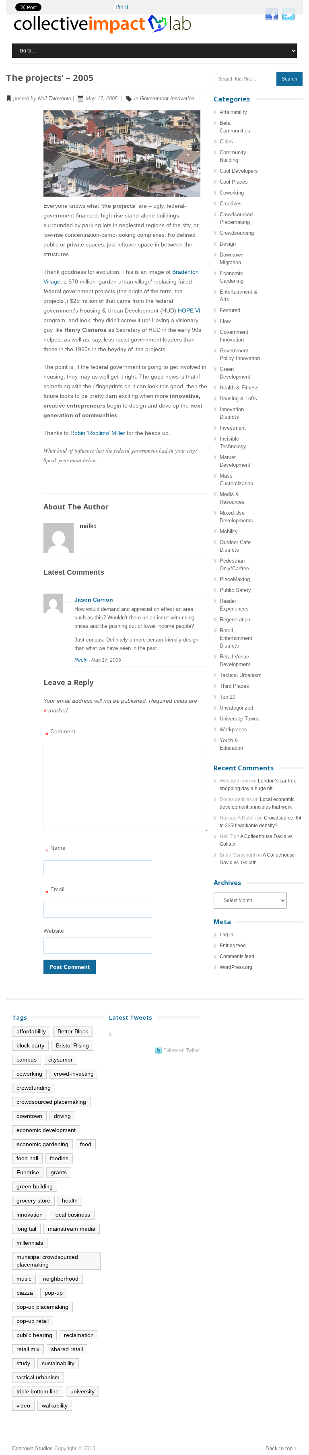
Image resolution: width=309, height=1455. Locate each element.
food (85, 1144)
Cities (226, 142)
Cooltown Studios (32, 1448)
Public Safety (235, 590)
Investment (233, 428)
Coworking (232, 193)
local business (72, 1214)
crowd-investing (74, 1073)
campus (26, 1059)
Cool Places (234, 182)
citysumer (60, 1059)
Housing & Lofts (238, 398)
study (23, 1363)
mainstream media (71, 1228)
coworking (29, 1073)
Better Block (73, 1031)
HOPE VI (189, 310)
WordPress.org (236, 967)
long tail (26, 1228)
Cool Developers (239, 171)
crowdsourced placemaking (51, 1102)
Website (53, 930)
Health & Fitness (239, 388)
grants (59, 1172)
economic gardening (42, 1144)
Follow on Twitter (181, 1050)
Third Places (234, 686)
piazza (24, 1292)
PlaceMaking (235, 579)
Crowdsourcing (237, 233)
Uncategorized (236, 708)
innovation (29, 1214)
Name (55, 849)
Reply (80, 660)
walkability (55, 1405)
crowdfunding (33, 1088)
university (82, 1391)
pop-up (54, 1292)
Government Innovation (167, 98)
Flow (225, 321)
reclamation (79, 1335)
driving (62, 1116)
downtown (29, 1116)
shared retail (67, 1349)
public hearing (34, 1335)
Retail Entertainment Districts (236, 638)
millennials (29, 1243)
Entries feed (233, 945)
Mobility (229, 531)
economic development (46, 1130)
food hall (27, 1158)
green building (34, 1186)
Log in (226, 935)
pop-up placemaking (42, 1307)
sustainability (58, 1363)
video (23, 1405)
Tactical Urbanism (241, 675)
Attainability (233, 112)
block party (30, 1045)
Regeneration (235, 620)
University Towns (240, 719)
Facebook (271, 14)
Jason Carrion (93, 599)
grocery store (33, 1200)
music (23, 1278)
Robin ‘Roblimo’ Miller (97, 433)
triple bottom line (37, 1391)
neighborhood (60, 1278)
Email (54, 891)
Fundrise (27, 1172)
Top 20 (227, 697)
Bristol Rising (72, 1045)
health (70, 1200)
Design (228, 244)
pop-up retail (32, 1321)
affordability (31, 1031)
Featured (230, 310)
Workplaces (233, 729)
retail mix (27, 1349)
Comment (60, 733)
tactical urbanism (38, 1377)
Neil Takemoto (54, 98)
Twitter (288, 14)
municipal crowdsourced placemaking (47, 1261)
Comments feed (237, 956)
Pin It (121, 7)
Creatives (231, 204)
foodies (59, 1158)
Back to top (279, 1448)
